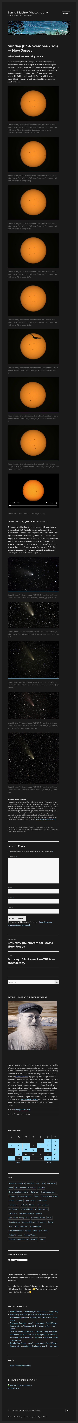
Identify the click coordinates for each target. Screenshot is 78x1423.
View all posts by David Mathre (46, 819)
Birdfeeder (51, 1183)
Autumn (30, 1183)
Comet (10, 829)
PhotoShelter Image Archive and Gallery (24, 1410)
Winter (42, 1239)
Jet (26, 829)
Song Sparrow (14, 1222)
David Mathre (12, 827)
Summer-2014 (35, 1226)
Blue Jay (41, 1188)
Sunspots (55, 829)
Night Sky (13, 1213)
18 (19, 1154)
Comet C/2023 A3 (18, 829)
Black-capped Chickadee (25, 1188)
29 (48, 1158)
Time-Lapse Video (14, 831)
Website (11, 907)
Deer (36, 1196)
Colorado (12, 1196)
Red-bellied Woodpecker (19, 1218)
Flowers (19, 1201)
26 (26, 1158)
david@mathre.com (22, 1110)
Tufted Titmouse (15, 1235)
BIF (37, 1183)
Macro (31, 1205)
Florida (11, 1201)
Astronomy (37, 827)
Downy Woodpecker (49, 1196)
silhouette (38, 829)
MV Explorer (13, 1209)
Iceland (24, 1205)
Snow (49, 1218)
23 (55, 1154)
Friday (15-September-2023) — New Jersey (40, 1346)
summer (23, 1226)
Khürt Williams (16, 1312)
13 (33, 1150)
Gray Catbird (30, 1201)
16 (55, 1150)
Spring (50, 1222)
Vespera (23, 831)
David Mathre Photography (28, 12)
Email (11, 897)
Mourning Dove (42, 1205)
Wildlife (34, 1239)
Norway (39, 1213)
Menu (66, 14)
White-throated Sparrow (19, 1239)
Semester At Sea (38, 1218)
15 (48, 1150)
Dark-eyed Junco (25, 1196)
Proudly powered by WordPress (37, 1417)
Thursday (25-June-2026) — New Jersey (41, 1312)
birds (11, 1188)
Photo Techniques (47, 827)
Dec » (48, 1163)
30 (55, 1158)
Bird (43, 1183)
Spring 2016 (13, 1226)
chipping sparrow (47, 1192)
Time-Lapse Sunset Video (20, 1366)
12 (26, 1150)
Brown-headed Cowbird (18, 1192)
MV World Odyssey (28, 1209)
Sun (49, 829)
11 (19, 1150)
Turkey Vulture (30, 1235)
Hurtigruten (13, 1205)
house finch (42, 1201)
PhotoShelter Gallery (29, 1099)
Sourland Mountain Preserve (34, 1222)
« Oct (18, 1163)
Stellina (45, 829)
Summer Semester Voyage (20, 1231)
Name (11, 887)
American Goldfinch (17, 1183)
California (34, 1192)
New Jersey (31, 829)
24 (11, 1158)
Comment (12, 856)
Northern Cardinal (26, 1213)
